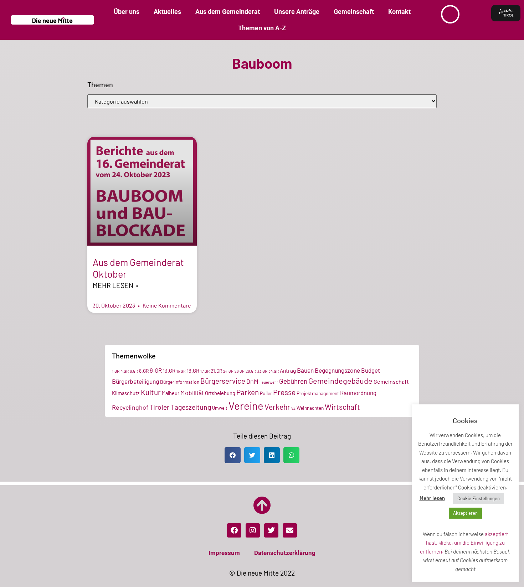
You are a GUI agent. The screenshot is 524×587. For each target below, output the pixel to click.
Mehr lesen (432, 498)
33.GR (262, 370)
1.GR (115, 370)
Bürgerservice (222, 381)
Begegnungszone (337, 370)
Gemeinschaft (354, 11)
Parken (247, 392)
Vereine (245, 405)
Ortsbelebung (220, 393)
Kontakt (399, 11)
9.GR (156, 370)
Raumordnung (358, 392)
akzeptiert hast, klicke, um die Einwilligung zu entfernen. (464, 543)
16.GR (193, 370)
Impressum (224, 552)
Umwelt (219, 408)
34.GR (273, 370)
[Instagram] (253, 530)
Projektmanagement (318, 393)
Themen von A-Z (262, 28)
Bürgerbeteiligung (135, 381)
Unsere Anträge (296, 11)
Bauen (305, 370)
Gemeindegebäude (340, 380)
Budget (370, 370)
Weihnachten (310, 408)
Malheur (170, 393)
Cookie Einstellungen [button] (478, 498)
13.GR (169, 370)
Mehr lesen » (115, 285)
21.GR (216, 371)
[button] (233, 455)
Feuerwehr (269, 382)
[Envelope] (290, 530)
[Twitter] (271, 530)
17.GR (205, 370)
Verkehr (277, 406)
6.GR (134, 370)
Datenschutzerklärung (284, 552)
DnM (252, 381)
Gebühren (293, 381)
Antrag (288, 370)
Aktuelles (167, 11)
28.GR (251, 370)
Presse (284, 392)
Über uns (126, 11)
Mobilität (192, 393)
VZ (293, 408)
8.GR (144, 371)
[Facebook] (234, 530)
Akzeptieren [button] (465, 513)
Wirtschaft (342, 406)
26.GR (240, 371)
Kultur (151, 392)
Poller (266, 393)
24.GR (228, 371)
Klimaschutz (126, 393)
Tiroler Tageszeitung (180, 407)
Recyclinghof (130, 407)
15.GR (181, 371)
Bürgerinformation (179, 382)
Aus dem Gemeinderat (227, 11)
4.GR (124, 370)
